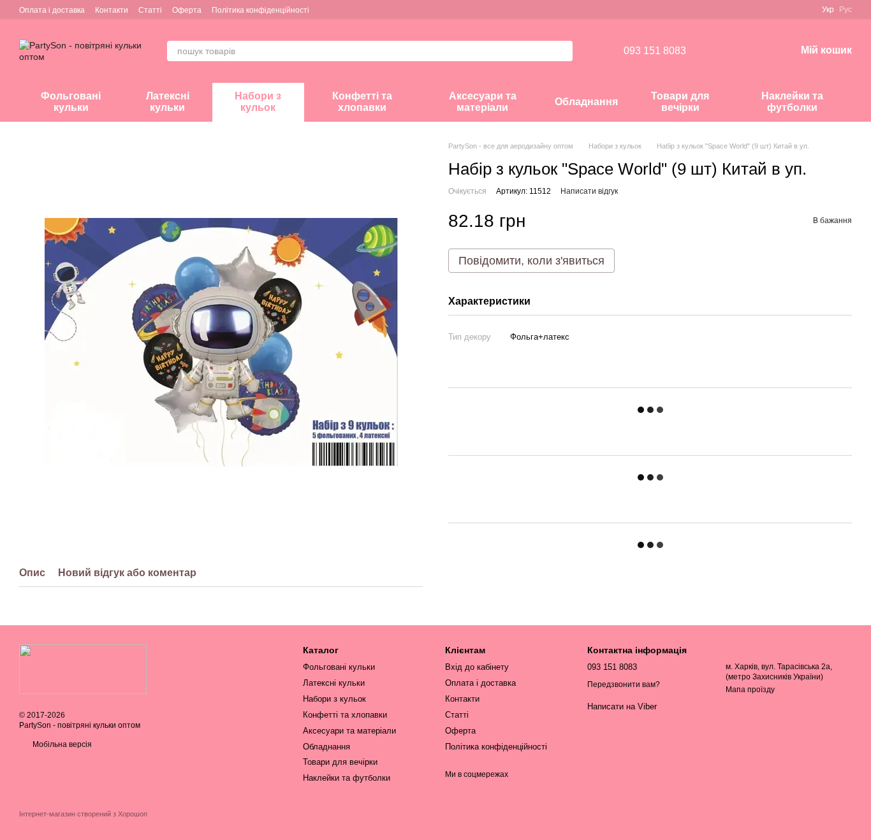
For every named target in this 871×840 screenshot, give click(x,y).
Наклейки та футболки (792, 102)
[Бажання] (719, 51)
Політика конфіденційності (260, 10)
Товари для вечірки (680, 102)
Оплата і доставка (52, 10)
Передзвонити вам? (623, 684)
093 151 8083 (655, 50)
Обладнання (586, 101)
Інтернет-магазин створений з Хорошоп (83, 814)
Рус (845, 9)
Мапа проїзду (750, 689)
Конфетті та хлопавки (362, 102)
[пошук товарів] (562, 51)
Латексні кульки (167, 102)
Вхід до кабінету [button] (477, 667)
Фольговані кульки (71, 102)
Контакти (111, 10)
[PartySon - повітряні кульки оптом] (83, 668)
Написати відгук (589, 191)
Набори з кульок (258, 102)
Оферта (186, 10)
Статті (150, 10)
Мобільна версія (61, 744)
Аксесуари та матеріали (482, 102)
